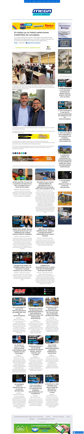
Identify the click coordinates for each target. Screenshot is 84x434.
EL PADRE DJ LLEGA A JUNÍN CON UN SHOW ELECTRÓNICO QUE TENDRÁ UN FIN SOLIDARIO (19, 349)
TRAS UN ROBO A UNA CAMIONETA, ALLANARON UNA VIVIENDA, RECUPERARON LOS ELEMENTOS (36, 389)
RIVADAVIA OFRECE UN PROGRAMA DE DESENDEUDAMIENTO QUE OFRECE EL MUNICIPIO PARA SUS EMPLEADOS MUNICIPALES (35, 313)
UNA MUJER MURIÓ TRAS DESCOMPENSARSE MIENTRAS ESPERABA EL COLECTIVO (52, 349)
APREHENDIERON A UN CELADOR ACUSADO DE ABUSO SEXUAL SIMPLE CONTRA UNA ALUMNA (35, 350)
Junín (30, 1)
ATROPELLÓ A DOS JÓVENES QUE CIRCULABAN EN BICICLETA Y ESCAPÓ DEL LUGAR (52, 388)
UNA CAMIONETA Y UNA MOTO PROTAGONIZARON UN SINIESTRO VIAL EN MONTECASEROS (19, 312)
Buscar (68, 416)
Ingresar (33, 419)
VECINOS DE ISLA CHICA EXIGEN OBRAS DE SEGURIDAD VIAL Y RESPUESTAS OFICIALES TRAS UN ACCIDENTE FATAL (45, 185)
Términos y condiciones (58, 416)
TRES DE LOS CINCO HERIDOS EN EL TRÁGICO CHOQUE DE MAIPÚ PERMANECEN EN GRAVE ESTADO (45, 232)
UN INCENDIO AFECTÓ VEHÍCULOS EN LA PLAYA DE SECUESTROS (19, 387)
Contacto (48, 416)
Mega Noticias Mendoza (33, 43)
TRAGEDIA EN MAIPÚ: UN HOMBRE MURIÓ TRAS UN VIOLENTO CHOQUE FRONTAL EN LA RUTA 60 (22, 268)
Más (56, 1)
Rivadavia (34, 1)
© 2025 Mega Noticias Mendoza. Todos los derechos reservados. (28, 416)
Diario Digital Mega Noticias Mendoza (45, 419)
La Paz (44, 1)
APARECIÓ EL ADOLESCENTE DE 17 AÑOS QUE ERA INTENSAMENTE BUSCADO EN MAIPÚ (45, 268)
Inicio (26, 1)
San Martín (39, 1)
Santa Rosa (48, 1)
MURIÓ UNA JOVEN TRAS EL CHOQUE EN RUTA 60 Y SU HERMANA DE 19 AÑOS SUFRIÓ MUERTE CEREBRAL (22, 231)
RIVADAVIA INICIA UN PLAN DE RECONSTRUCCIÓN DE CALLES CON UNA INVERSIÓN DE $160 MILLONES (52, 311)
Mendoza (52, 341)
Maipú (53, 1)
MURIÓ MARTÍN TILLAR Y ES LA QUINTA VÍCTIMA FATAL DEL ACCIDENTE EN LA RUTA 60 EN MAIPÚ (22, 184)
